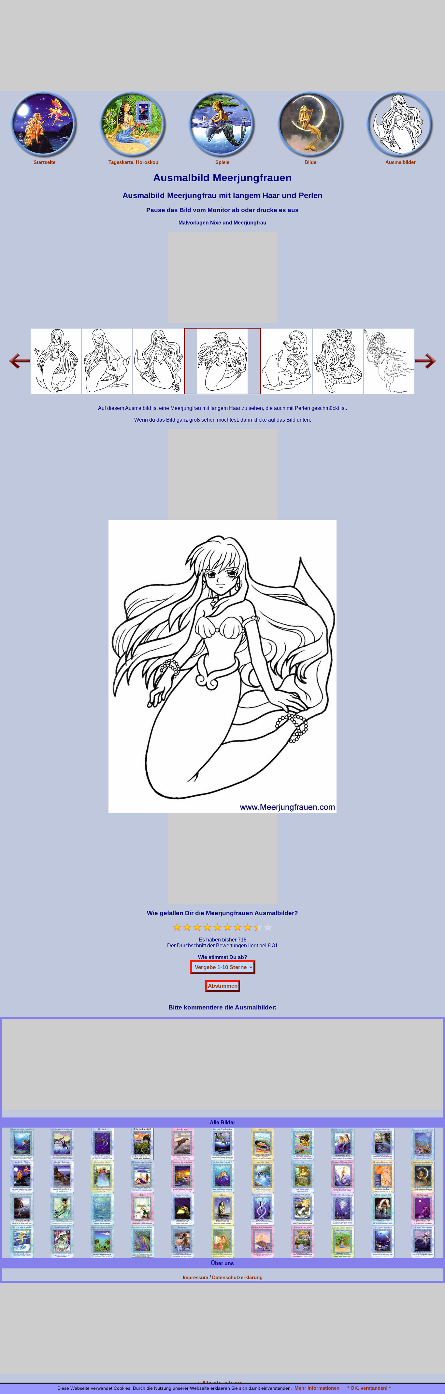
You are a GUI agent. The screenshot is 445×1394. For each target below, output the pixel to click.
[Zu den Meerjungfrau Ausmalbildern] (400, 125)
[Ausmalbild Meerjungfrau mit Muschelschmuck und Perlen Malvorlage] (158, 360)
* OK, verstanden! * (369, 1388)
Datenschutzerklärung (237, 1277)
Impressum (195, 1277)
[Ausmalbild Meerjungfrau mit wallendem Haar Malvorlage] (389, 360)
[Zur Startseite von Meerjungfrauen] (44, 125)
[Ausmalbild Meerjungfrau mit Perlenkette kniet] (107, 360)
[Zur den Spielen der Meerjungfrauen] (222, 125)
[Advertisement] (222, 45)
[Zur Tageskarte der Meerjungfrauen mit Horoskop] (133, 125)
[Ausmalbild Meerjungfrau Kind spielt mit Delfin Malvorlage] (286, 360)
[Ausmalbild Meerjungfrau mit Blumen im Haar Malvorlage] (338, 360)
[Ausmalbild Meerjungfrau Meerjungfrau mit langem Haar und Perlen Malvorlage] (222, 360)
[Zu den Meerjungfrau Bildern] (311, 125)
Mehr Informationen (316, 1388)
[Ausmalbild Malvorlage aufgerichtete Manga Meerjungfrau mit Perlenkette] (56, 360)
